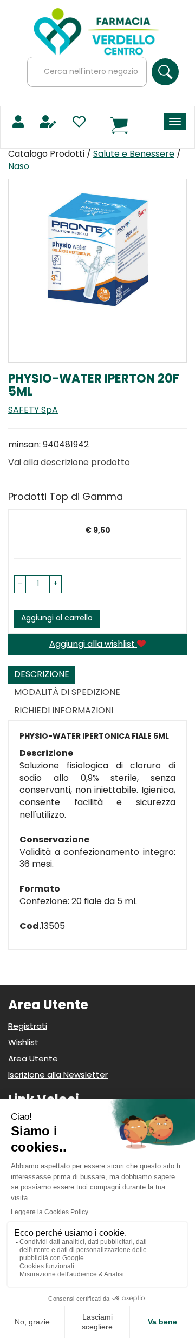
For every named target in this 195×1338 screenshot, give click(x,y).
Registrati (27, 1027)
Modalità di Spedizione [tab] (67, 692)
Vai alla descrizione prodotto (69, 463)
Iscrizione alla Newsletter (58, 1076)
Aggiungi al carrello (57, 618)
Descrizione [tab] (41, 675)
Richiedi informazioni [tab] (63, 711)
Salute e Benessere (133, 154)
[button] (20, 584)
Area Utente (33, 1059)
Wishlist (23, 1043)
